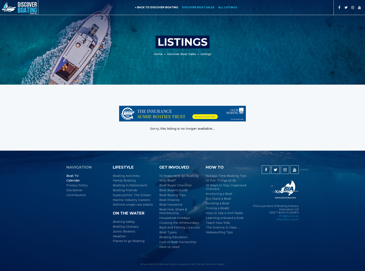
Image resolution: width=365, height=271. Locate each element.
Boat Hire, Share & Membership (173, 211)
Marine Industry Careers (131, 200)
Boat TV (72, 176)
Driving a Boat (216, 208)
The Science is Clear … (223, 227)
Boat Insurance (170, 204)
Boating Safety (124, 222)
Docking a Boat (217, 203)
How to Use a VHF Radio (224, 213)
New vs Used (169, 247)
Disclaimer (74, 190)
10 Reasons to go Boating (178, 176)
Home (158, 54)
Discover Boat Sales (198, 7)
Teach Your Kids (218, 223)
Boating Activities (126, 176)
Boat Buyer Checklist (175, 185)
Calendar (73, 180)
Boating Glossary (126, 226)
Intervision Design (215, 264)
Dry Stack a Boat (218, 199)
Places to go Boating (128, 241)
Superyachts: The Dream (132, 195)
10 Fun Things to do (221, 180)
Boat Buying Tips (172, 195)
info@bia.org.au (288, 215)
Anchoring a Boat (219, 194)
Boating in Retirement (130, 185)
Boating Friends (125, 190)
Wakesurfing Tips (219, 232)
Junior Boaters (124, 231)
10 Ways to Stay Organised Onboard (226, 187)
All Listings (227, 7)
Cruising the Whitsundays (179, 223)
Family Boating (124, 180)
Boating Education (173, 237)
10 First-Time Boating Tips (226, 176)
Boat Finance (169, 200)
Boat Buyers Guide (173, 190)
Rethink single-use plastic (133, 204)
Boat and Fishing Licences (179, 227)
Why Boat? (167, 180)
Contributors (76, 195)
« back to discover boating (156, 7)
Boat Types (168, 232)
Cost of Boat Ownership (177, 242)
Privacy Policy (77, 185)
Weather (119, 236)
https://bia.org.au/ (287, 219)
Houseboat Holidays (174, 218)
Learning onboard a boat (225, 218)
